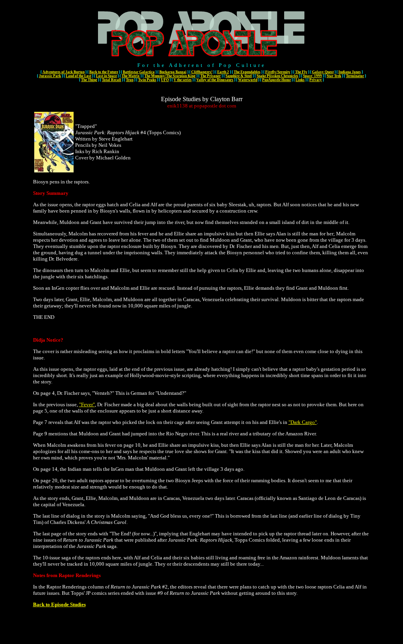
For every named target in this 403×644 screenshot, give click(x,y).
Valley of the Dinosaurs (214, 80)
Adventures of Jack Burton (64, 72)
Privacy (315, 80)
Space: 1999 (312, 76)
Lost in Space (106, 76)
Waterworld (247, 80)
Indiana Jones (349, 72)
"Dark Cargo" (302, 422)
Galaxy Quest (323, 72)
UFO (165, 80)
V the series (183, 80)
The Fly (301, 72)
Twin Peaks (147, 80)
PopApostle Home (276, 80)
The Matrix (131, 76)
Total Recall (111, 80)
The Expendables (247, 72)
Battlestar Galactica (139, 72)
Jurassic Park (50, 76)
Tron (129, 80)
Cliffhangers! (202, 72)
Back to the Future (103, 72)
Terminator (355, 76)
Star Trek (334, 76)
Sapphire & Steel (239, 76)
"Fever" (87, 404)
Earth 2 (223, 72)
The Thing (89, 80)
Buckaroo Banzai (173, 72)
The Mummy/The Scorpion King (170, 76)
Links (300, 80)
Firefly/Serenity (277, 72)
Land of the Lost (78, 76)
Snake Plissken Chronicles (277, 76)
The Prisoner (210, 76)
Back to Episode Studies (59, 604)
